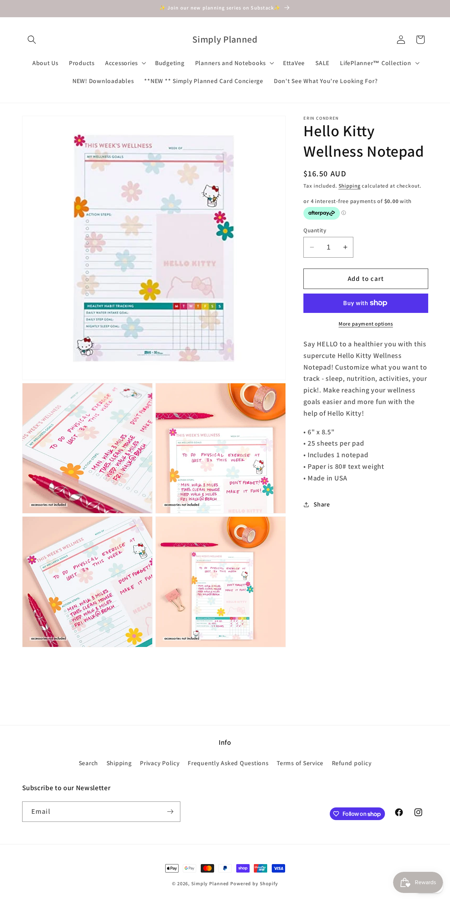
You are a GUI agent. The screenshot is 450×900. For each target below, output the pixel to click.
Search (88, 763)
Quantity (314, 230)
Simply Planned (210, 883)
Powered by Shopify (254, 883)
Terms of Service (300, 763)
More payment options (366, 323)
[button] (31, 39)
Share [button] (322, 504)
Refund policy (352, 763)
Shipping (350, 185)
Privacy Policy (160, 763)
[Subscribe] (170, 811)
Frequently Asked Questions (228, 763)
